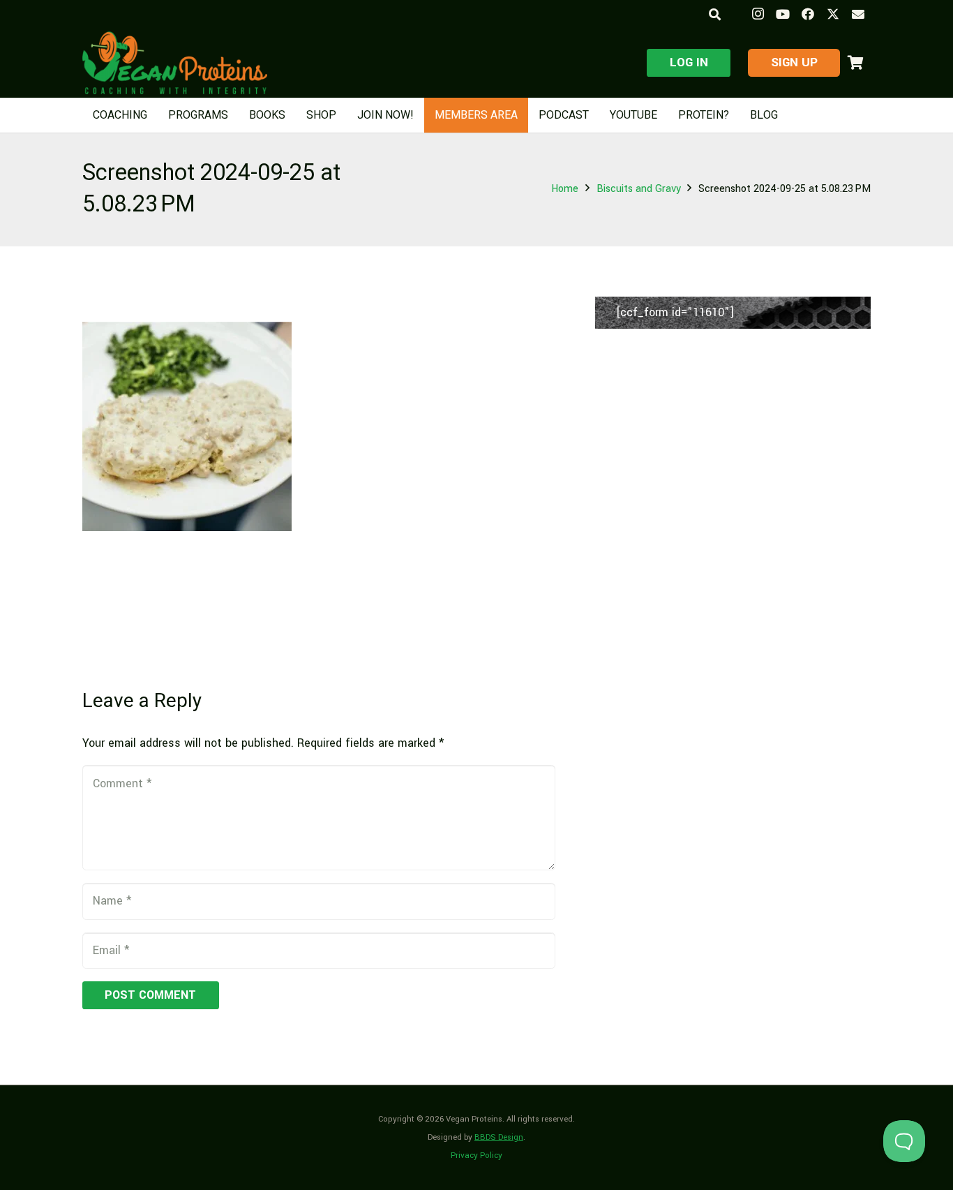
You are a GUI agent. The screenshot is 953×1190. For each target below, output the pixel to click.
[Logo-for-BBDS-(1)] (174, 62)
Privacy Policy (476, 1155)
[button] (714, 14)
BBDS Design (498, 1137)
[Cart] (855, 63)
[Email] (858, 14)
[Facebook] (807, 14)
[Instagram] (757, 14)
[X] (833, 14)
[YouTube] (782, 14)
